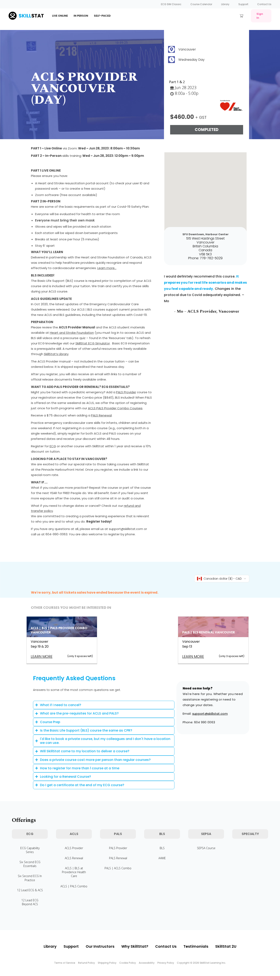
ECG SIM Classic (171, 4)
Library (225, 4)
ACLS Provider (74, 848)
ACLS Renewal (74, 858)
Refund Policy (86, 963)
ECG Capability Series (30, 850)
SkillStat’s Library (56, 354)
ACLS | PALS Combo (73, 886)
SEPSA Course (206, 848)
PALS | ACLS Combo (118, 868)
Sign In (259, 16)
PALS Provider (126, 392)
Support (243, 4)
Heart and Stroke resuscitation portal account (73, 183)
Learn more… (106, 268)
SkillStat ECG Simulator (92, 343)
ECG (53, 446)
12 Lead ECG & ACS (30, 890)
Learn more (41, 656)
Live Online (60, 16)
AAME (162, 858)
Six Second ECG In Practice (30, 878)
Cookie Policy (127, 963)
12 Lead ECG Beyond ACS (29, 902)
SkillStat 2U (225, 946)
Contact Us (264, 4)
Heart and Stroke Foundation (72, 332)
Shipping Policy (107, 963)
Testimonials (195, 946)
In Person (81, 16)
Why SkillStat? (134, 946)
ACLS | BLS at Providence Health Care (74, 872)
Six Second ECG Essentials (29, 864)
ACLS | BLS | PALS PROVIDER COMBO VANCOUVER (59, 630)
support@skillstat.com (210, 713)
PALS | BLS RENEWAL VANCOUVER (208, 632)
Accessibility (147, 963)
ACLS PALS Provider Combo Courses (115, 408)
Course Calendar (201, 4)
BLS (162, 848)
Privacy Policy (165, 963)
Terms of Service (64, 963)
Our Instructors (100, 946)
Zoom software (47, 195)
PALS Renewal (101, 415)
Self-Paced (102, 16)
